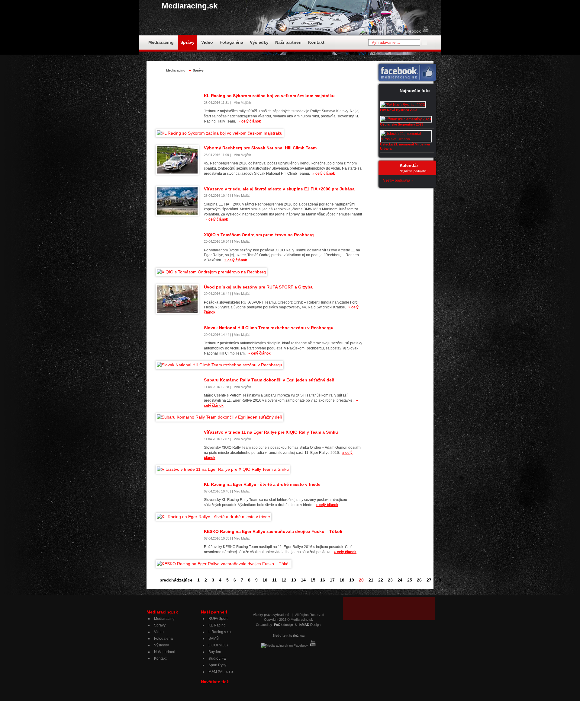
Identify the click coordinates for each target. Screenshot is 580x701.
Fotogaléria (231, 42)
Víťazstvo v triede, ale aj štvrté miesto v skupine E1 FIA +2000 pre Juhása (279, 188)
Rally (331, 82)
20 (361, 580)
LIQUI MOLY (218, 645)
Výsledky (259, 42)
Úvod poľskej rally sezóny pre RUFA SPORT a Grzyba (258, 287)
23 (390, 580)
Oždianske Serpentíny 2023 (401, 124)
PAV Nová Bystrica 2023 (398, 110)
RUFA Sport (217, 619)
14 (303, 580)
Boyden (214, 652)
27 (429, 580)
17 (332, 580)
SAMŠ (213, 638)
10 (265, 580)
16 (322, 580)
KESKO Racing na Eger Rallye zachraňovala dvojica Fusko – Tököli (273, 531)
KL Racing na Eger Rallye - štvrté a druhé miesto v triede (262, 484)
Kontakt (316, 42)
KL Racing (217, 625)
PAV (317, 82)
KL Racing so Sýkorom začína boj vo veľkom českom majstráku (269, 95)
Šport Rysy (217, 665)
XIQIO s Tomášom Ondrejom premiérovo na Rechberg (259, 234)
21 (371, 580)
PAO (304, 82)
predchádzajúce (176, 580)
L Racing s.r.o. (220, 632)
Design (310, 624)
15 (313, 580)
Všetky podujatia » (398, 180)
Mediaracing (161, 42)
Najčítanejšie (352, 82)
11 (274, 580)
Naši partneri (288, 42)
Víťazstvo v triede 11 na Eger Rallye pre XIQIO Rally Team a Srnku (271, 432)
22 (380, 580)
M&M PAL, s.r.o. (221, 672)
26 (419, 580)
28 (438, 580)
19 (351, 580)
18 (342, 580)
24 (400, 580)
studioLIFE (217, 658)
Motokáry (287, 82)
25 (409, 580)
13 (293, 580)
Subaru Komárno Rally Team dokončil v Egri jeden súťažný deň (269, 380)
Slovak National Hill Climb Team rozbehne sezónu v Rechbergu (269, 327)
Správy (187, 42)
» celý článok (249, 121)
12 (284, 580)
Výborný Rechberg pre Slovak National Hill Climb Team (260, 147)
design (283, 624)
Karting (266, 82)
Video (207, 42)
